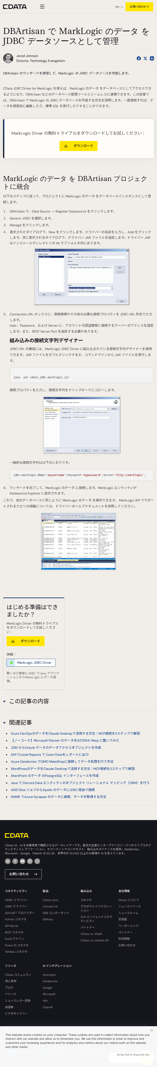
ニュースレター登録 (17, 1000)
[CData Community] (37, 861)
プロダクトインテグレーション (96, 908)
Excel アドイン (14, 939)
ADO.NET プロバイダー (20, 913)
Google (47, 988)
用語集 (9, 1007)
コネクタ (86, 900)
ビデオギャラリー (16, 1013)
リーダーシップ (128, 926)
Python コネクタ (15, 919)
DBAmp (48, 919)
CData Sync (51, 900)
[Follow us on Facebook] (139, 58)
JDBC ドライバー (16, 906)
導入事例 (10, 981)
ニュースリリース (129, 906)
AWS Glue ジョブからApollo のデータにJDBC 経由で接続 (53, 790)
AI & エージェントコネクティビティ (96, 919)
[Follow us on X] (145, 58)
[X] (15, 861)
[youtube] (22, 861)
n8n (45, 1000)
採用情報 (124, 939)
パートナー (88, 927)
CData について (128, 900)
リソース (10, 994)
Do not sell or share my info (133, 1054)
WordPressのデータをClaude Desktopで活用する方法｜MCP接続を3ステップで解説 (73, 769)
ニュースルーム (128, 913)
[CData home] (18, 6)
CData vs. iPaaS (91, 934)
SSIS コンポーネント (56, 913)
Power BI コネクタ (16, 945)
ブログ (9, 988)
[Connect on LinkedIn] (152, 58)
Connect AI (50, 906)
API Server (11, 926)
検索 (117, 7)
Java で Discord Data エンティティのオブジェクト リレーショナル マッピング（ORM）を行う (80, 783)
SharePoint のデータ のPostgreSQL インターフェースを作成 (55, 776)
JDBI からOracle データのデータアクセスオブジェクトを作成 (56, 747)
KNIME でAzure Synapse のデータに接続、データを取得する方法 (58, 797)
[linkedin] (8, 861)
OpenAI (48, 1007)
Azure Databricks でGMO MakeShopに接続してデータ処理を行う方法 (62, 761)
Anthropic (49, 975)
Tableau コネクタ (16, 951)
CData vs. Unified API (95, 940)
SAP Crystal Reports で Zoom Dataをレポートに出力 (50, 754)
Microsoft (49, 994)
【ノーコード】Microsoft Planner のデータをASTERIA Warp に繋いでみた (65, 740)
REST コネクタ (14, 932)
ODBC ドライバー (16, 900)
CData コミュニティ (18, 975)
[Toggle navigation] (41, 6)
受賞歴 (122, 919)
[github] (30, 861)
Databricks (50, 981)
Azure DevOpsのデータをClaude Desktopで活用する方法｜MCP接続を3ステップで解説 (75, 733)
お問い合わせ (138, 6)
